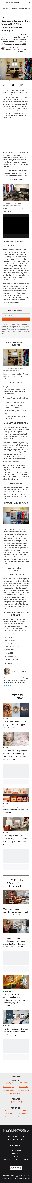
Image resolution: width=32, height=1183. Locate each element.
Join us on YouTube (23, 1082)
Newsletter (26, 85)
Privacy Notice (24, 326)
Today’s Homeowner (10, 277)
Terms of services (23, 324)
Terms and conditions (16, 1148)
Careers (16, 1156)
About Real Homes (20, 1102)
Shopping (3, 17)
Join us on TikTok (23, 1087)
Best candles (16, 1120)
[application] (16, 224)
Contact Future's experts (16, 1139)
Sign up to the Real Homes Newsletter (8, 1083)
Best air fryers (8, 1116)
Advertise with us (11, 1102)
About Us (16, 1142)
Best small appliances (23, 1116)
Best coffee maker (8, 1113)
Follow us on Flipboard (16, 1093)
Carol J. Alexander (13, 47)
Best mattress (8, 1110)
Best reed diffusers (23, 1113)
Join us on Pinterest (8, 1090)
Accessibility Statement (16, 1136)
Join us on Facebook (23, 1090)
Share (7, 85)
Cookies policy (16, 1153)
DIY (4, 297)
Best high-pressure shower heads (21, 8)
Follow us (16, 85)
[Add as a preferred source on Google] (16, 1168)
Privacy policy (16, 1150)
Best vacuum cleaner (23, 1110)
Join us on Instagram (8, 1087)
